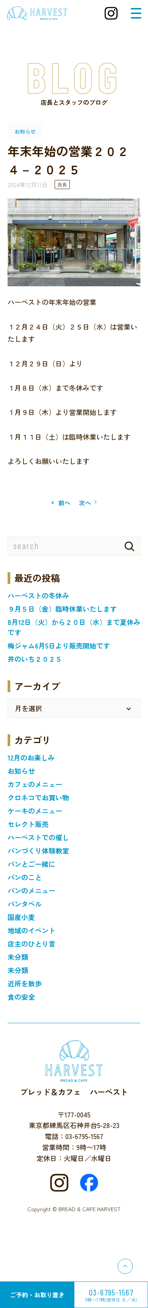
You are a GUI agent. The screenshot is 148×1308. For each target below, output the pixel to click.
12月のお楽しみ (31, 757)
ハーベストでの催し (38, 837)
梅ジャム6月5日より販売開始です (59, 645)
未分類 (18, 957)
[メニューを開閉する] (136, 13)
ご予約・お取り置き (37, 1294)
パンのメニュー (31, 890)
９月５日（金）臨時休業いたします (62, 609)
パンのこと (25, 877)
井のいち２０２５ (35, 659)
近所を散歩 (25, 983)
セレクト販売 (28, 824)
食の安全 (21, 997)
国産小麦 (21, 917)
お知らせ (21, 771)
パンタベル (25, 904)
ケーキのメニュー (35, 811)
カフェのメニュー (35, 784)
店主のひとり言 (31, 943)
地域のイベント (31, 930)
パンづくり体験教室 (38, 850)
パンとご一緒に (31, 864)
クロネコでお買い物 (38, 797)
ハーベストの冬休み (38, 595)
